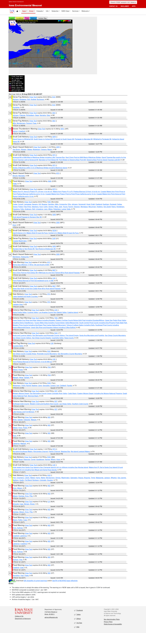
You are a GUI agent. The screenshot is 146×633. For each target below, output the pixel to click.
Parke (27, 575)
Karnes (47, 459)
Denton (51, 206)
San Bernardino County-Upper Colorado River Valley (48, 393)
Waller (43, 478)
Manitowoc (16, 257)
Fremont (29, 123)
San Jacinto (122, 478)
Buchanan (40, 99)
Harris (38, 478)
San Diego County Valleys (22, 338)
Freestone (16, 209)
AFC (48, 262)
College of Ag (19, 616)
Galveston (74, 478)
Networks (55, 11)
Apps (24, 11)
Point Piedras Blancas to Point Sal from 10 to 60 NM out (32, 361)
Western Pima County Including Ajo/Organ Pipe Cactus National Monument (39, 325)
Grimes (57, 478)
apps (133, 6)
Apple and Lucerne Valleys (22, 335)
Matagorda (99, 478)
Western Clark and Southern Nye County (44, 404)
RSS (77, 627)
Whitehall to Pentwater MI (102, 139)
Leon (46, 209)
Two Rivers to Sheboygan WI (45, 249)
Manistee (21, 175)
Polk (14, 478)
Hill (40, 204)
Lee (57, 385)
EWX (49, 383)
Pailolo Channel (54, 451)
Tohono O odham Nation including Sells (80, 325)
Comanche (63, 204)
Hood (88, 204)
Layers (11, 18)
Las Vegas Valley (65, 404)
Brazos (80, 478)
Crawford (21, 131)
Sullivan (20, 528)
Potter (15, 183)
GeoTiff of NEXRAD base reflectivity (64, 580)
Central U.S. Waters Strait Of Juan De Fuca (63, 233)
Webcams (85, 11)
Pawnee (22, 115)
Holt (28, 99)
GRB (54, 214)
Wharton (114, 478)
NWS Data (65, 11)
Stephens (35, 206)
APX (54, 155)
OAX (53, 113)
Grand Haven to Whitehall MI (23, 139)
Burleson (35, 480)
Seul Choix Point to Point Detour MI (25, 272)
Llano (40, 385)
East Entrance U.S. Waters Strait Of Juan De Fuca (30, 233)
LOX (53, 278)
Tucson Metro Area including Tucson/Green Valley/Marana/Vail (56, 323)
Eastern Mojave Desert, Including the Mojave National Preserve (99, 393)
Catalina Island (72, 312)
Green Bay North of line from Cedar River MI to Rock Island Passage (37, 288)
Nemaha (43, 115)
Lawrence (16, 443)
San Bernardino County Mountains (70, 354)
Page (34, 123)
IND (49, 417)
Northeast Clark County (21, 404)
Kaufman (106, 204)
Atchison (16, 99)
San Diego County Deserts (41, 338)
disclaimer (125, 6)
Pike (31, 496)
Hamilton (51, 204)
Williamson (16, 385)
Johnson (16, 115)
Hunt (41, 206)
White (21, 377)
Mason (49, 149)
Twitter (78, 614)
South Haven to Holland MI (43, 139)
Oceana (44, 149)
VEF (55, 391)
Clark (22, 567)
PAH (49, 367)
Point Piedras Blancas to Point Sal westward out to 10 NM (33, 280)
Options (33, 18)
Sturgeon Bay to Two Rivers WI (23, 249)
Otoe (48, 115)
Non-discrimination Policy (112, 619)
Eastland (99, 204)
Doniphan (16, 107)
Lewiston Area (18, 304)
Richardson (30, 115)
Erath (93, 204)
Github (78, 619)
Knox (20, 427)
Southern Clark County (80, 404)
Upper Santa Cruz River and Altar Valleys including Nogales (34, 320)
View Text (33, 97)
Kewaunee (25, 257)
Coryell (20, 204)
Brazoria (87, 478)
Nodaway (23, 99)
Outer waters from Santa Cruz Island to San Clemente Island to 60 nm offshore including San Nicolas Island (50, 467)
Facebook (79, 610)
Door (14, 225)
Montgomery (21, 123)
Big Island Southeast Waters (22, 451)
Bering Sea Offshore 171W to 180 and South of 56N (31, 264)
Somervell (82, 204)
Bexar (21, 459)
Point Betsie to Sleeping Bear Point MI (72, 160)
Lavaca (53, 385)
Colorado (43, 480)
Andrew (33, 99)
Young (65, 206)
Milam (50, 209)
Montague (84, 206)
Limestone (39, 209)
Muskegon (36, 149)
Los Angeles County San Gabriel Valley (53, 312)
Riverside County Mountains (47, 354)
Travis (23, 385)
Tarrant (15, 206)
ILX (49, 501)
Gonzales (46, 385)
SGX (56, 333)
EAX (53, 97)
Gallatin (26, 377)
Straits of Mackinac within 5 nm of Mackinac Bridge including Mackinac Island (40, 168)
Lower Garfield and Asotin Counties (25, 296)
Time (27, 18)
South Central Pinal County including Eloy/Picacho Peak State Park (103, 323)
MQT (54, 270)
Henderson (120, 206)
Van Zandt (107, 206)
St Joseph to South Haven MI (63, 139)
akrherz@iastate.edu (51, 617)
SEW (54, 230)
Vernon (15, 131)
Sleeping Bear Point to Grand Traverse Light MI (103, 160)
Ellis (69, 204)
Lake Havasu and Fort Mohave (23, 412)
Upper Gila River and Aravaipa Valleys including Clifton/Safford (53, 327)
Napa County (69, 338)
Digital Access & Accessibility (113, 624)
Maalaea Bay (65, 451)
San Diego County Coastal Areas (24, 354)
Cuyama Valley (32, 312)
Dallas (119, 204)
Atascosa (26, 459)
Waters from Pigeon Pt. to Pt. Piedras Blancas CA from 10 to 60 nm (76, 191)
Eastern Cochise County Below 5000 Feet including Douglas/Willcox (80, 320)
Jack (60, 206)
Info (47, 11)
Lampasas (27, 204)
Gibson (15, 369)
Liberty (27, 478)
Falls (22, 209)
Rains (113, 206)
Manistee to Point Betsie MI (48, 160)
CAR (54, 238)
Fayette (69, 385)
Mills (14, 123)
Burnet (28, 385)
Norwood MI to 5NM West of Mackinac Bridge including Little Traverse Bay (39, 157)
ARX (62, 129)
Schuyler (16, 504)
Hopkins (100, 206)
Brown (32, 504)
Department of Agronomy (23, 618)
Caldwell (63, 385)
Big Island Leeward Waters (80, 451)
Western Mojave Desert (21, 393)
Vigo (20, 559)
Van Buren (16, 149)
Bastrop (34, 385)
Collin (46, 206)
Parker (20, 206)
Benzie (15, 175)
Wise (56, 206)
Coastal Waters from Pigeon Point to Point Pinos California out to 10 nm (70, 194)
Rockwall (113, 204)
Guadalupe (40, 459)
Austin (21, 480)
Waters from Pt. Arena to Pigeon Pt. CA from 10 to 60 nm (32, 191)
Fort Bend (28, 480)
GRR (54, 137)
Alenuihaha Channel (40, 451)
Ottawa (29, 149)
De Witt (15, 459)
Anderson (28, 209)
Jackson (107, 478)
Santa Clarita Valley (20, 312)
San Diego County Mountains (115, 335)
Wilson (53, 459)
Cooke (15, 204)
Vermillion (16, 575)
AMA (49, 181)
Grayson (77, 206)
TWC (56, 318)
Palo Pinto (27, 206)
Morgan (26, 504)
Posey (20, 369)
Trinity (93, 478)
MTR (54, 189)
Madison (16, 480)
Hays (58, 459)
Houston (50, 480)
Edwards (27, 419)
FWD (49, 202)
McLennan (92, 206)
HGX (49, 475)
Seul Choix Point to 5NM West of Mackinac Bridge (83, 157)
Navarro (35, 204)
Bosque (44, 204)
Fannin (70, 206)
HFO (54, 449)
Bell (33, 209)
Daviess (21, 496)
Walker (32, 478)
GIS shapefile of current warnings (35, 580)
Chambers (20, 478)
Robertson (57, 209)
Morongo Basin (33, 396)
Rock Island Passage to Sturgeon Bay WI (27, 217)
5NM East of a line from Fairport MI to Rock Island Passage (59, 272)
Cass (21, 504)
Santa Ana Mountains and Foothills (91, 335)
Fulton (20, 520)
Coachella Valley (58, 338)
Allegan (23, 149)
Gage (37, 115)
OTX (48, 294)
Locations (19, 18)
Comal (33, 459)
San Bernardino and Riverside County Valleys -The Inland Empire (55, 335)
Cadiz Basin (72, 393)
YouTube (79, 623)
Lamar (64, 209)
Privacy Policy (108, 622)
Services (75, 11)
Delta (69, 209)
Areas (31, 11)
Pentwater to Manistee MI (83, 139)
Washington (65, 478)
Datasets (39, 11)
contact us (113, 6)
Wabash (15, 377)
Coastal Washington (20, 241)
